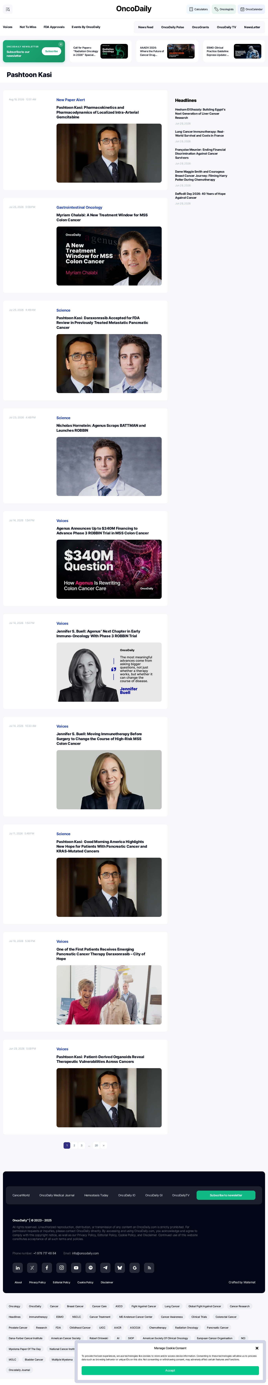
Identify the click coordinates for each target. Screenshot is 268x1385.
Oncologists (226, 9)
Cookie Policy (85, 1282)
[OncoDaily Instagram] (61, 1268)
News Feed (145, 27)
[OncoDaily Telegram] (105, 1268)
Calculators (200, 9)
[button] (257, 1348)
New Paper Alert (71, 100)
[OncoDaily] (134, 9)
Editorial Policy (61, 1282)
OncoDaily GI (153, 1195)
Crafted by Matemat (242, 1282)
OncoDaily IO (127, 1195)
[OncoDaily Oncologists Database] (216, 9)
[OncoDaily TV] (76, 1268)
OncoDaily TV (226, 27)
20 (96, 1145)
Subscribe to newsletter (226, 1195)
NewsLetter (252, 27)
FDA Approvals (54, 27)
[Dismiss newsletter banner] (60, 44)
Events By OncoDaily (86, 27)
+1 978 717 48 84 (44, 1253)
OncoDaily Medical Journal (57, 1195)
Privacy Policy (37, 1282)
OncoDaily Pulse (172, 27)
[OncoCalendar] (242, 9)
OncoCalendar (254, 9)
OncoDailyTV (180, 1195)
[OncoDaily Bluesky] (120, 1268)
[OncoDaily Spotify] (91, 1268)
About (18, 1282)
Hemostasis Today (96, 1195)
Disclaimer (107, 1282)
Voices (7, 27)
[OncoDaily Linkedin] (18, 1268)
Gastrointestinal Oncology (79, 207)
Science (64, 310)
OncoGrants (200, 27)
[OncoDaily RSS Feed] (149, 1268)
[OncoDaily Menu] (8, 9)
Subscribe (51, 51)
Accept (170, 1370)
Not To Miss (28, 27)
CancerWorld (21, 1195)
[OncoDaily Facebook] (47, 1268)
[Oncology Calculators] (191, 9)
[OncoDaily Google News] (134, 1268)
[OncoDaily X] (32, 1268)
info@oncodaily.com (85, 1253)
